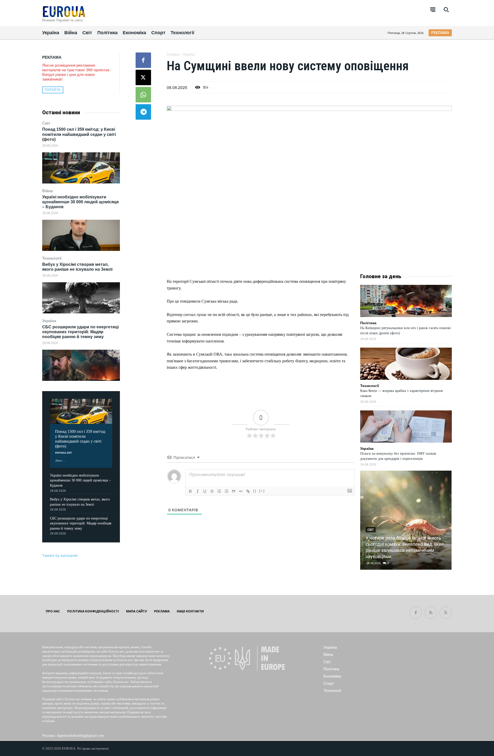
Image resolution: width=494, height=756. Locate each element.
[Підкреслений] (204, 491)
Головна (173, 54)
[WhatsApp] (143, 94)
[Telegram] (143, 112)
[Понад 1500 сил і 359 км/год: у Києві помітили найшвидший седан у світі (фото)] (81, 167)
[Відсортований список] (219, 491)
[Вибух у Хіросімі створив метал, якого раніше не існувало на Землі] (81, 297)
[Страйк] (212, 491)
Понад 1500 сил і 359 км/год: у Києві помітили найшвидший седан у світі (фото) (79, 134)
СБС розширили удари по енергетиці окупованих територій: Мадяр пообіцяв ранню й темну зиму (80, 332)
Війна (47, 191)
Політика (368, 323)
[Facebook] (143, 60)
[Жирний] (190, 491)
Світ (46, 123)
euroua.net (63, 452)
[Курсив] (197, 491)
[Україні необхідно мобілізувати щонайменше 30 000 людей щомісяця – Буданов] (81, 235)
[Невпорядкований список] (226, 491)
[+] (262, 491)
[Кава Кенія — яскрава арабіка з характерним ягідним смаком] (406, 364)
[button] (446, 9)
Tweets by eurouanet (60, 555)
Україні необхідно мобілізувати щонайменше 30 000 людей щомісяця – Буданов (80, 202)
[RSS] (431, 612)
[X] (143, 77)
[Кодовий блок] (240, 491)
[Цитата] (233, 491)
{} (255, 491)
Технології (51, 258)
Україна (49, 321)
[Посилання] (248, 491)
